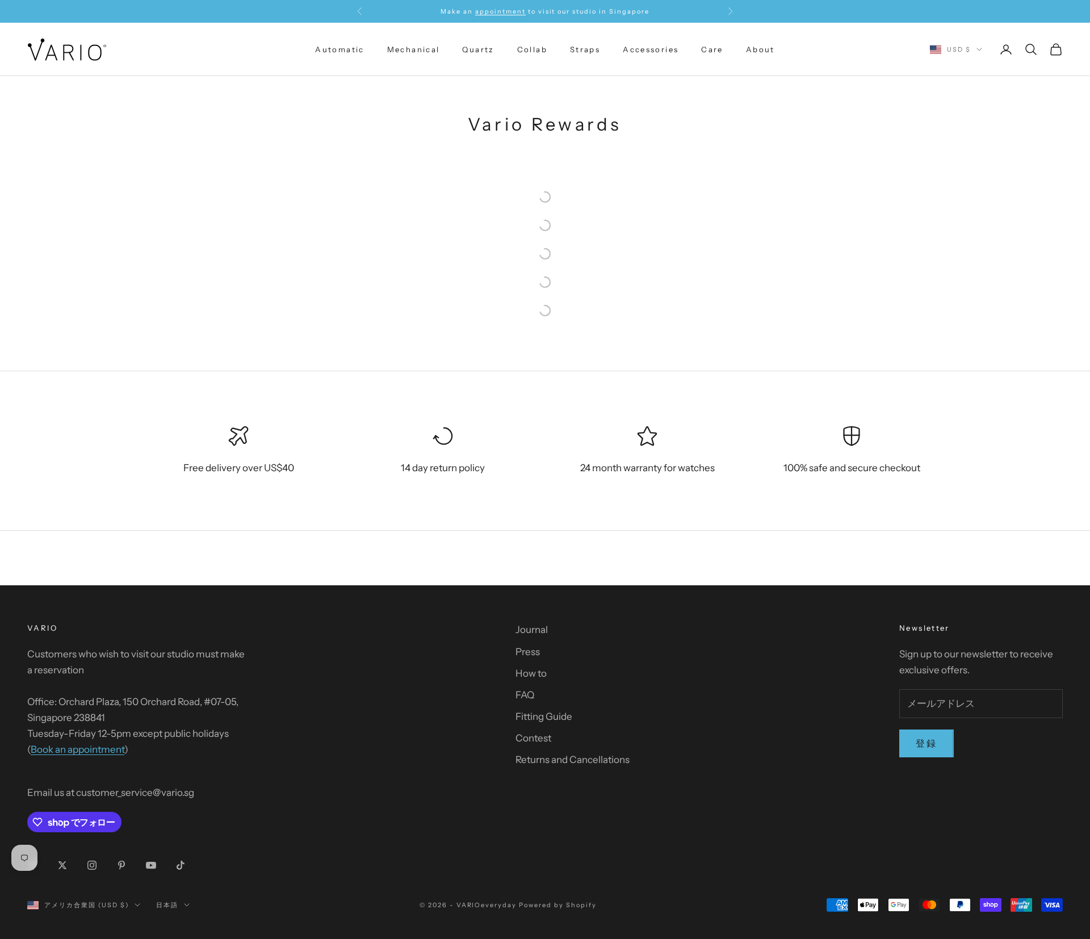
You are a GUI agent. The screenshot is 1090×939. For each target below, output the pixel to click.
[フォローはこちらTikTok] (180, 865)
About (760, 49)
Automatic (339, 49)
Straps (585, 49)
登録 (926, 743)
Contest (533, 738)
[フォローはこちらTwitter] (62, 865)
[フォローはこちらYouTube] (151, 865)
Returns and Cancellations (572, 759)
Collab (532, 49)
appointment (500, 11)
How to (531, 673)
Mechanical (413, 49)
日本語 (167, 905)
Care (712, 49)
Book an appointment (77, 749)
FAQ (524, 695)
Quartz (478, 49)
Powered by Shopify (558, 905)
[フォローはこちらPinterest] (121, 865)
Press (527, 651)
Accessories (650, 49)
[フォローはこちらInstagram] (92, 865)
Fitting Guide (543, 716)
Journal (531, 629)
